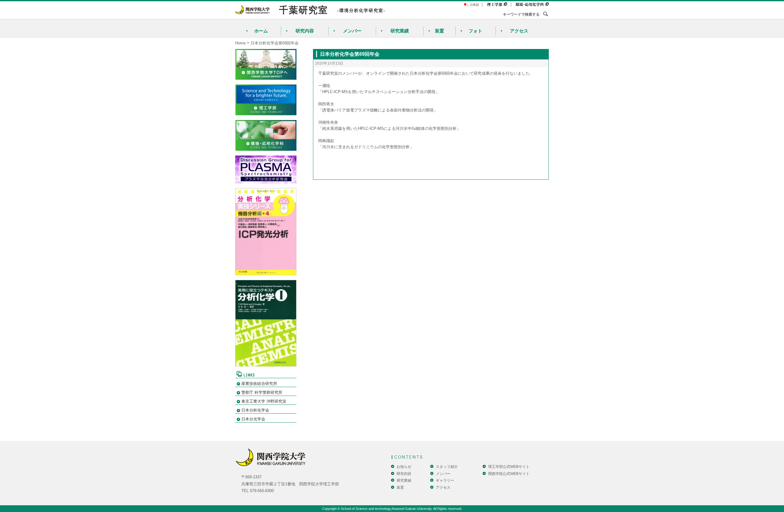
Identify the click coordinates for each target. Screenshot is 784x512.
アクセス (519, 30)
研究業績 (399, 30)
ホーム (261, 30)
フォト (475, 30)
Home (240, 43)
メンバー (352, 30)
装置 (439, 30)
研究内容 (305, 30)
